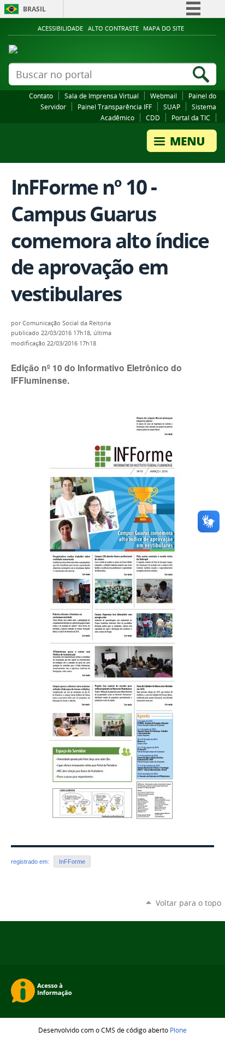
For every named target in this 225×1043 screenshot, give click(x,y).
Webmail (163, 95)
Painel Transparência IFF (115, 106)
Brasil (34, 9)
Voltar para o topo (188, 903)
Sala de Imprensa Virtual (101, 95)
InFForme (72, 861)
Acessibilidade (60, 28)
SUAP (171, 106)
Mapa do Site (163, 28)
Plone (178, 1030)
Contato (41, 95)
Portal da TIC (190, 117)
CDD (153, 117)
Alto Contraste (113, 28)
